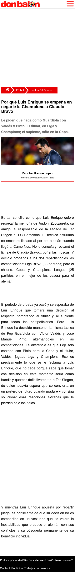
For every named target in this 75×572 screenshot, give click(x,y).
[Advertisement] (37, 48)
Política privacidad (11, 560)
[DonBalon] (5, 90)
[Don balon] (33, 4)
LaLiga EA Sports (41, 90)
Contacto (5, 568)
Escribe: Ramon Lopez (37, 173)
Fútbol (20, 90)
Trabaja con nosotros (37, 568)
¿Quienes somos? (61, 560)
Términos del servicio (36, 560)
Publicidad (17, 568)
